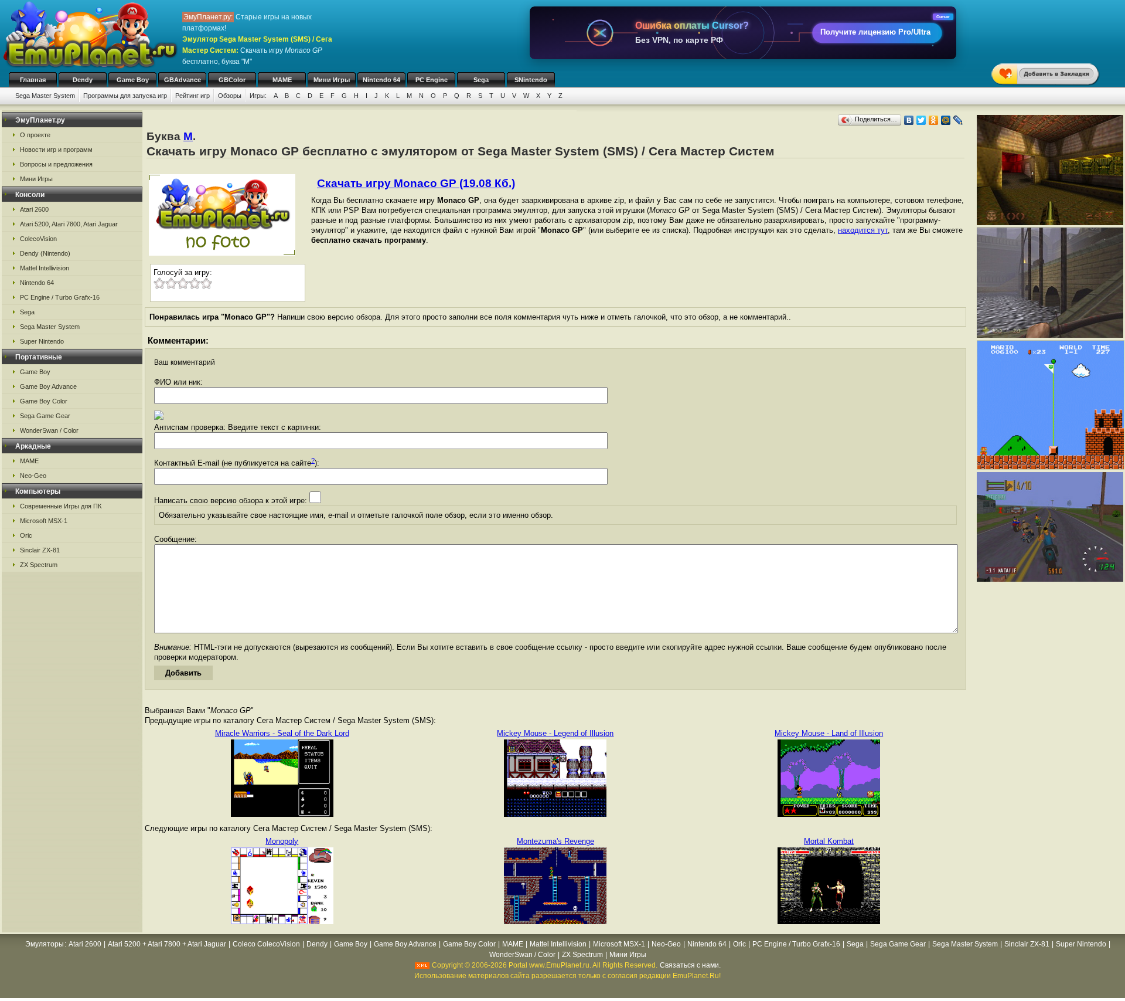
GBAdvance (182, 79)
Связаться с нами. (690, 965)
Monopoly (281, 841)
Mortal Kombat (829, 841)
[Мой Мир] (946, 120)
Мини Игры (331, 79)
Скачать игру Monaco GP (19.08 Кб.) (416, 183)
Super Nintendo (42, 341)
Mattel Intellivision (44, 268)
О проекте (35, 134)
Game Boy (133, 79)
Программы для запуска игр (125, 95)
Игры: (258, 95)
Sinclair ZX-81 (40, 550)
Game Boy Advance (48, 386)
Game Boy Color (43, 401)
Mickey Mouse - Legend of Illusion (555, 733)
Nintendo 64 (381, 79)
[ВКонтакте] (909, 120)
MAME (282, 79)
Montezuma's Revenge (555, 841)
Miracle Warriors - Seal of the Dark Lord (282, 733)
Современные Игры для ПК (60, 506)
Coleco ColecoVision (266, 944)
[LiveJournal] (958, 120)
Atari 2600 (34, 209)
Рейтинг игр (192, 95)
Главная (33, 79)
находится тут (863, 230)
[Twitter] (921, 120)
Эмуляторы (44, 944)
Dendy (83, 79)
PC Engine (431, 79)
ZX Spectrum (38, 564)
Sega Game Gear (45, 415)
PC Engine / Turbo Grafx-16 (60, 297)
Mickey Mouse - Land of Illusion (829, 733)
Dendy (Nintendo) (45, 253)
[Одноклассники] (934, 120)
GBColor (232, 79)
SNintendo (530, 79)
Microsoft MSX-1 (43, 520)
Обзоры (229, 95)
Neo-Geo (33, 475)
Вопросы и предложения (56, 164)
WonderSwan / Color (49, 430)
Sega (481, 79)
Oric (26, 535)
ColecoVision (38, 238)
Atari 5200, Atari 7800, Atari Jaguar (69, 224)
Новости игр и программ (56, 149)
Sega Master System (45, 95)
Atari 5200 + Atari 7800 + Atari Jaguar (167, 944)
